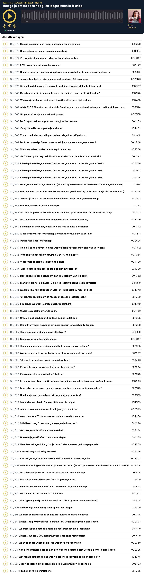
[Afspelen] (9, 16)
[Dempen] (9, 25)
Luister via (132, 27)
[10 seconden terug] (4, 25)
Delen (130, 25)
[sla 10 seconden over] (14, 25)
